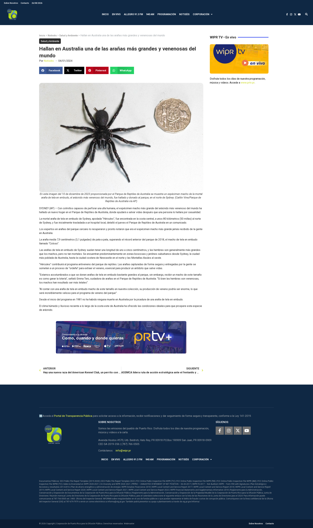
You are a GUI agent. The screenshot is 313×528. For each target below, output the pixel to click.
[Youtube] (247, 431)
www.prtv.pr (248, 82)
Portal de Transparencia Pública (73, 415)
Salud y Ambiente (68, 35)
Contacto (25, 3)
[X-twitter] (238, 431)
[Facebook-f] (220, 431)
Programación (166, 14)
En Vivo (116, 14)
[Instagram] (229, 431)
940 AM (150, 14)
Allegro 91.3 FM (133, 14)
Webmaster (129, 523)
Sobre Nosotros (11, 3)
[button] (306, 14)
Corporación (201, 14)
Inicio (105, 14)
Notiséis (184, 14)
